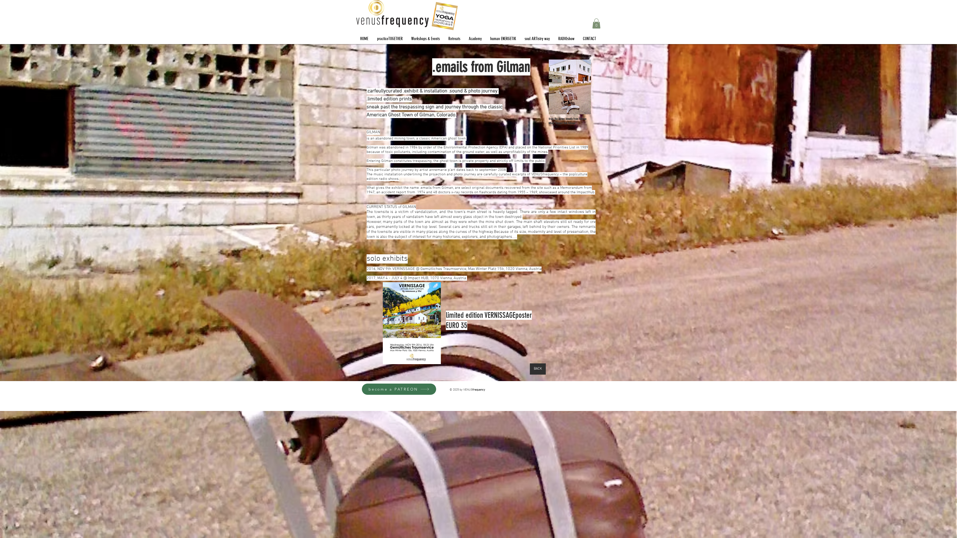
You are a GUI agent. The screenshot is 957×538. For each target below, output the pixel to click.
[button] (596, 23)
